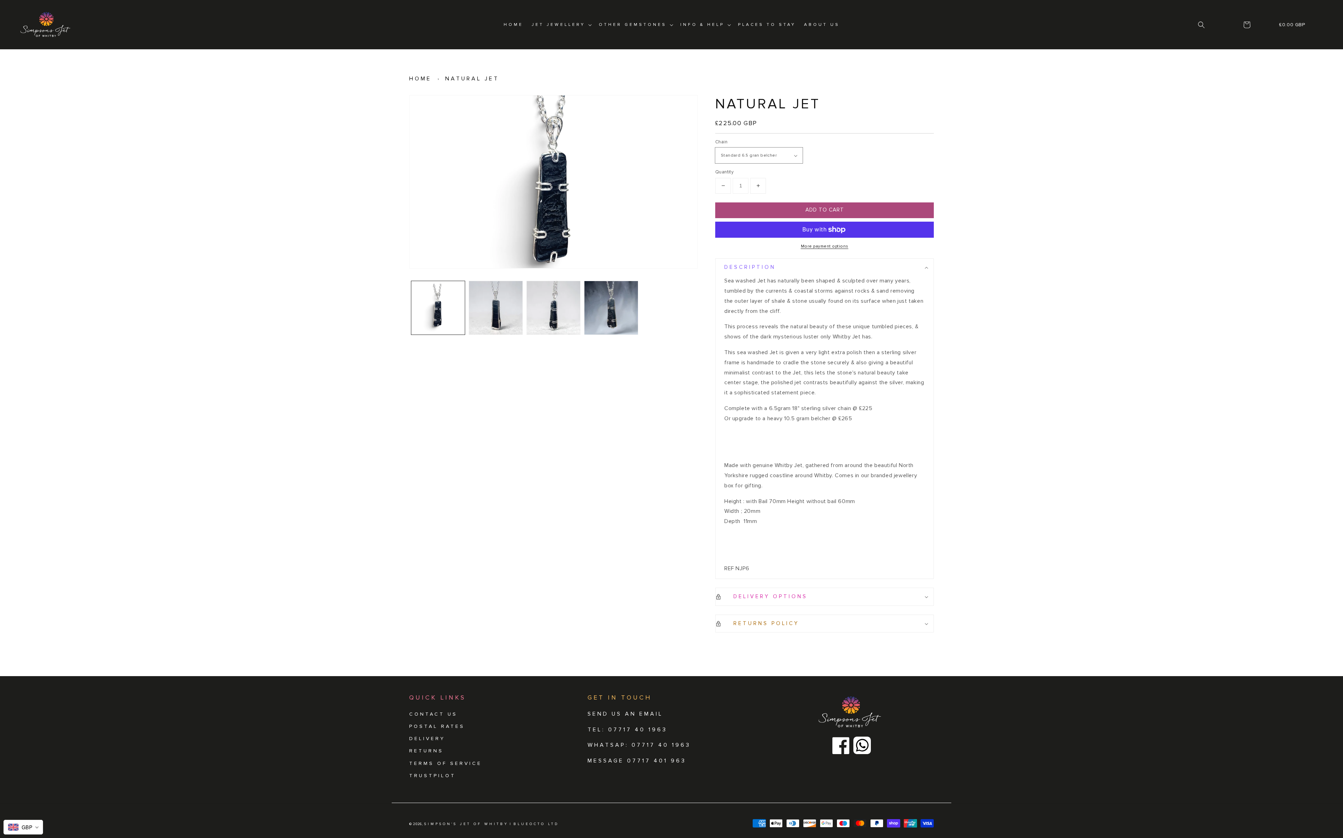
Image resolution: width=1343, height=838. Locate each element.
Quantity (724, 172)
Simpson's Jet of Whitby (466, 824)
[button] (1201, 25)
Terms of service (445, 763)
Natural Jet (472, 78)
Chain (721, 142)
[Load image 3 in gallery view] (553, 308)
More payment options (824, 246)
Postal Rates (437, 726)
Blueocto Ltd (536, 824)
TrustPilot (432, 776)
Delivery (427, 739)
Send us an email (625, 713)
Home (420, 78)
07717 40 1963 (661, 745)
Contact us (433, 714)
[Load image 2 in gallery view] (496, 308)
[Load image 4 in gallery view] (611, 308)
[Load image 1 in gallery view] (438, 308)
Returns (426, 751)
